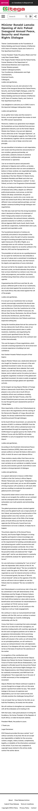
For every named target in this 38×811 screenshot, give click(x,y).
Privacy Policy (24, 808)
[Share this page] (35, 16)
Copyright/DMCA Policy (10, 808)
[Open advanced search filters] (30, 16)
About (11, 800)
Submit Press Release (11, 804)
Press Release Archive (21, 800)
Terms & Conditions (27, 804)
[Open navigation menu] (3, 16)
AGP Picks (4, 3)
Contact (33, 808)
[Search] (26, 16)
